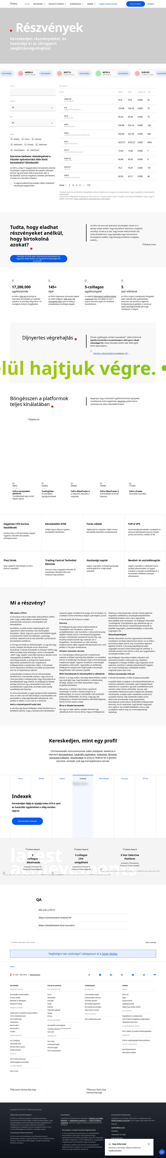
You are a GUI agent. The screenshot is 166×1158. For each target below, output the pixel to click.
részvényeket (77, 757)
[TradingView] (154, 975)
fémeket (112, 754)
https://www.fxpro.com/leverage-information (92, 199)
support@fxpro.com (118, 1128)
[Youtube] (133, 975)
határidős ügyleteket (85, 754)
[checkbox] (33, 184)
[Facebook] (89, 975)
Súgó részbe (109, 953)
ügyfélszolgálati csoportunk (120, 1121)
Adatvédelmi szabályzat (78, 1121)
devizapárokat (66, 754)
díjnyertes (122, 401)
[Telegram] (144, 975)
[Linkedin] (111, 975)
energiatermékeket (59, 757)
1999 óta (22, 296)
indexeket (102, 754)
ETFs (89, 757)
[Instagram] (100, 975)
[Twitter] (122, 975)
